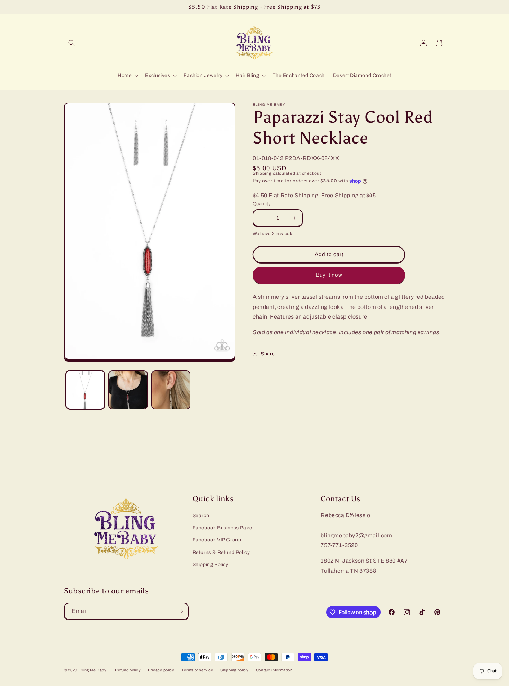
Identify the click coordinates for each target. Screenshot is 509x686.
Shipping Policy (211, 564)
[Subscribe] (180, 611)
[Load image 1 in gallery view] (85, 389)
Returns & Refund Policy (221, 552)
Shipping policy (234, 670)
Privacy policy (161, 670)
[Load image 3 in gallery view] (170, 389)
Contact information (274, 670)
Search (201, 515)
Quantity (262, 203)
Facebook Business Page (222, 527)
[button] (71, 43)
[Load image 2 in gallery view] (128, 389)
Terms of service (197, 670)
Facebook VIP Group (217, 539)
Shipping (262, 173)
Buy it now (329, 275)
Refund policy (128, 670)
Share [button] (268, 354)
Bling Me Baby (93, 670)
